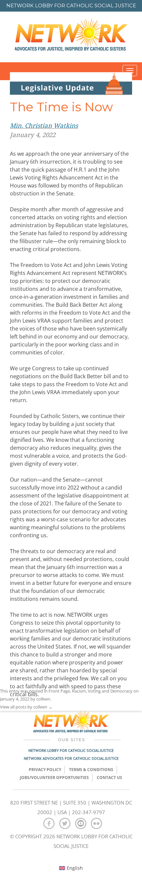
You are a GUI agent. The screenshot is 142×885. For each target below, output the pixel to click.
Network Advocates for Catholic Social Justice (71, 758)
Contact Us (109, 777)
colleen (43, 699)
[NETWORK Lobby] (71, 37)
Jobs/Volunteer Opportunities (54, 777)
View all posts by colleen (26, 707)
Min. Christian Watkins (44, 125)
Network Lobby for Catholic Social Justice (71, 750)
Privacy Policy (45, 769)
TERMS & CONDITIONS (91, 769)
